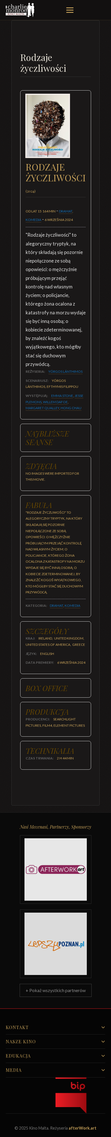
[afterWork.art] (55, 869)
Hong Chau (71, 408)
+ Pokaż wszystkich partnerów (56, 990)
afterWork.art (82, 1128)
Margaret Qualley (42, 408)
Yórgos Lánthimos (65, 371)
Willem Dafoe (55, 402)
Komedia (33, 220)
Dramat (65, 211)
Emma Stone (62, 396)
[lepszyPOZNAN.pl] (55, 944)
